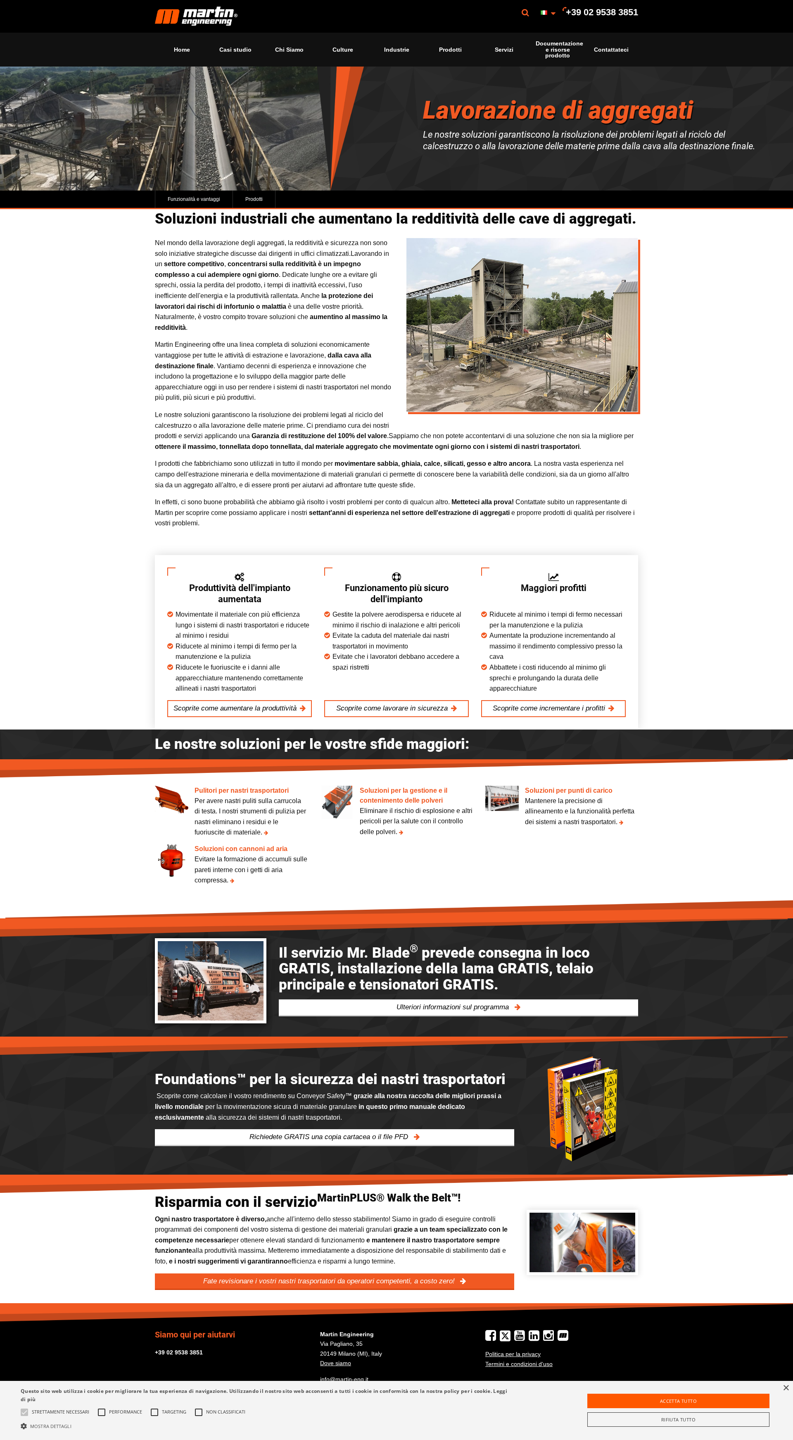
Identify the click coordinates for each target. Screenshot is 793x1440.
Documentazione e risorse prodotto (559, 49)
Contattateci (611, 49)
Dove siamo (335, 1363)
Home (182, 49)
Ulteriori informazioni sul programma (453, 1007)
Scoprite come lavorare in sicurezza (392, 708)
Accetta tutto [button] (678, 1401)
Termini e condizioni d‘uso (519, 1364)
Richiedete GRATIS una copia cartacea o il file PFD (329, 1137)
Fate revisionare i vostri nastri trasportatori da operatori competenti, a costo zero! (330, 1281)
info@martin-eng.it (344, 1379)
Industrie (396, 49)
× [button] (786, 1388)
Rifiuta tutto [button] (678, 1419)
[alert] (396, 1410)
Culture (342, 49)
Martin (196, 16)
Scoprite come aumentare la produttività (235, 708)
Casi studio (235, 49)
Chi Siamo (289, 49)
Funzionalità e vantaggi (194, 199)
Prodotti (450, 49)
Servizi (504, 49)
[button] (265, 1426)
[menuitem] (196, 16)
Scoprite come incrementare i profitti (549, 708)
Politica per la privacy (513, 1354)
